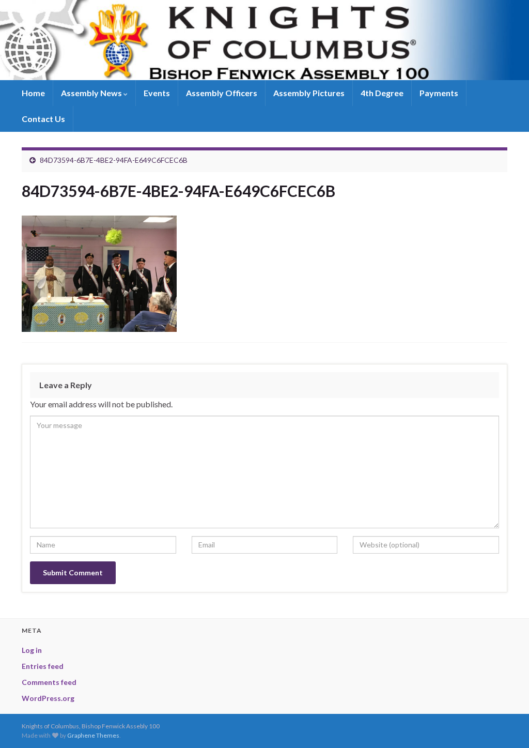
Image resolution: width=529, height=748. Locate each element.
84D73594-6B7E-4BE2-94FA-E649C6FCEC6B (114, 160)
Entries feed (43, 666)
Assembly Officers (221, 93)
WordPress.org (48, 698)
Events (157, 93)
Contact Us (43, 119)
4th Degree (382, 93)
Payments (438, 93)
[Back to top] (506, 725)
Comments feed (49, 682)
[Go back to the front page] (264, 40)
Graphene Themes (93, 735)
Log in (32, 650)
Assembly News (92, 93)
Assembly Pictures (309, 93)
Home (33, 93)
